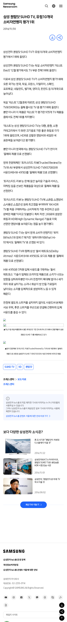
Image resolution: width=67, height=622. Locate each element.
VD (20, 366)
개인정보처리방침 (10, 565)
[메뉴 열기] (61, 6)
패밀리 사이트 (12, 614)
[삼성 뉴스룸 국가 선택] (54, 6)
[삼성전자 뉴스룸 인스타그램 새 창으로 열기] (13, 597)
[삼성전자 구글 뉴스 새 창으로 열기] (5, 605)
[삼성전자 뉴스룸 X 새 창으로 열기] (29, 597)
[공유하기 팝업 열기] (61, 611)
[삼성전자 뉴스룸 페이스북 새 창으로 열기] (21, 597)
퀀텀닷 (29, 366)
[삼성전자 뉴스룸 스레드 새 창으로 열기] (44, 597)
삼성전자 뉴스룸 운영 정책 (14, 559)
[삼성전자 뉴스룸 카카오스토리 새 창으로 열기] (37, 597)
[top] (61, 618)
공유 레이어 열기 (59, 37)
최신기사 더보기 (32, 504)
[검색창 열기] (46, 6)
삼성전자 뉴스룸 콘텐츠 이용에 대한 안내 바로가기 (27, 416)
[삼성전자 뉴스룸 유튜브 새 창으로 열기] (5, 597)
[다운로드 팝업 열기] (61, 605)
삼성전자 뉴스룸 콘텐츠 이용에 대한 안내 (20, 570)
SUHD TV (9, 366)
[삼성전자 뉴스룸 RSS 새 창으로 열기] (60, 597)
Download (52, 37)
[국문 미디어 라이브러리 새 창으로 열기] (52, 597)
